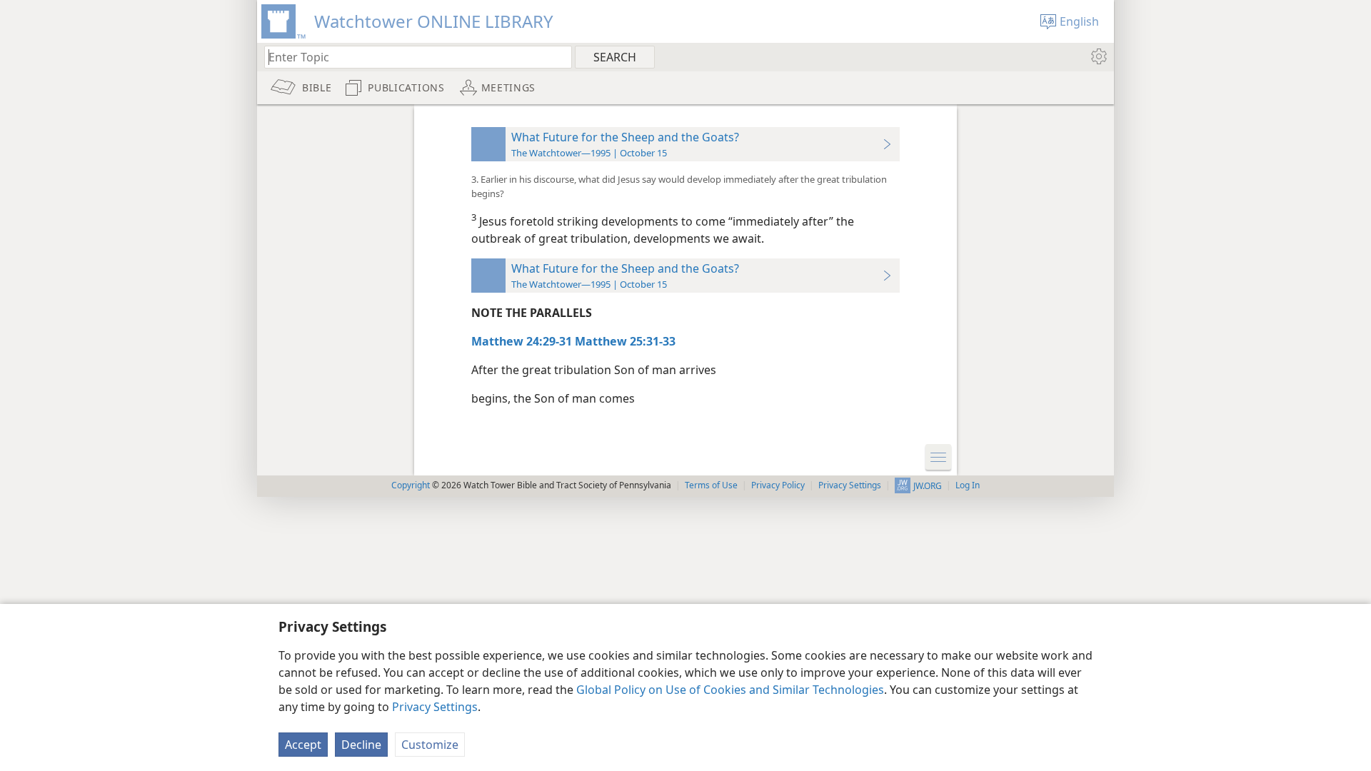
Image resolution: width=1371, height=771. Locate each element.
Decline (361, 744)
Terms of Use (711, 485)
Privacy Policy (778, 485)
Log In (967, 485)
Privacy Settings (435, 707)
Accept (303, 744)
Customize (429, 744)
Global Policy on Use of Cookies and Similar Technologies (730, 689)
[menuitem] (1097, 56)
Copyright (410, 485)
